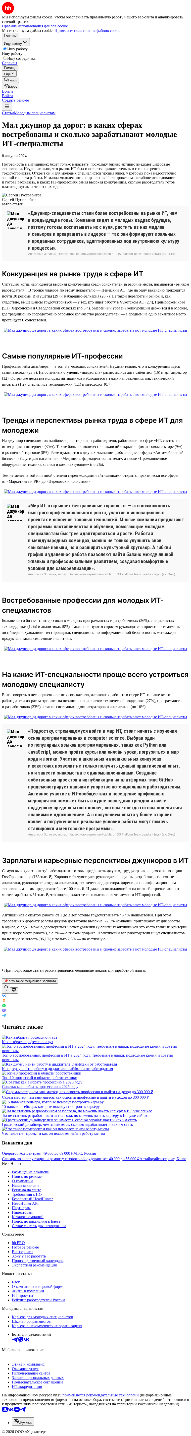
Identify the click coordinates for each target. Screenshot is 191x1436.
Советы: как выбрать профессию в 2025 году (40, 1086)
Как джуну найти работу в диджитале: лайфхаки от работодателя (57, 1069)
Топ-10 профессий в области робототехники (39, 1078)
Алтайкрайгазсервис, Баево (163, 1159)
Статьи (8, 113)
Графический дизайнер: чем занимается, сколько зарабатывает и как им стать (67, 1124)
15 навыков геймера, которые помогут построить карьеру (51, 1106)
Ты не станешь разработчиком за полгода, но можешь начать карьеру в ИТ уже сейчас (75, 1115)
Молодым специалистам (34, 113)
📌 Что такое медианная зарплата (30, 981)
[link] (10, 80)
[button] (7, 91)
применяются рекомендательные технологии (100, 1395)
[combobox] (23, 1421)
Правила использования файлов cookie (87, 30)
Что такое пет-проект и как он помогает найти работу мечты (53, 1133)
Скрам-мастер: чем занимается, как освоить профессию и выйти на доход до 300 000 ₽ (75, 1097)
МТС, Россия (84, 1153)
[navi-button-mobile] (7, 107)
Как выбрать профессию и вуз (27, 1042)
